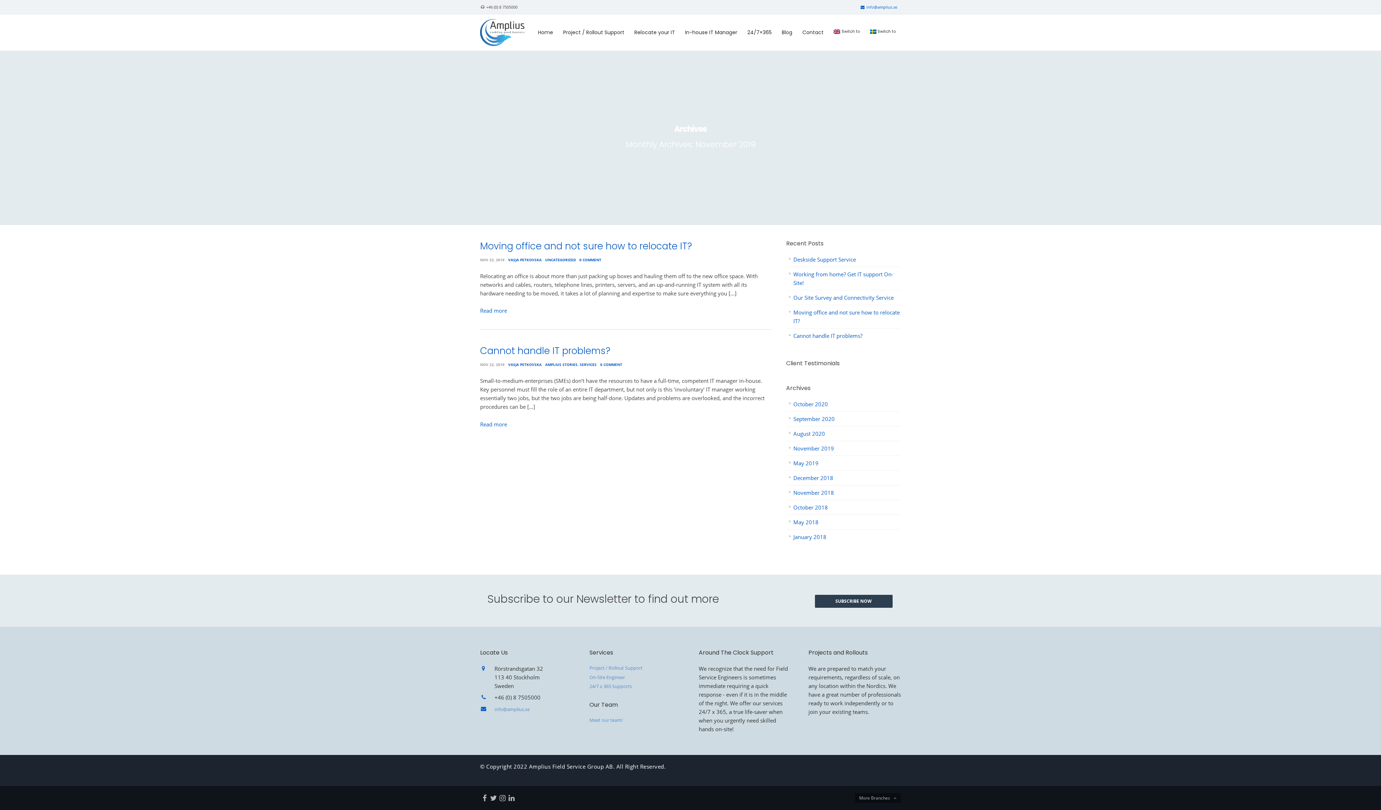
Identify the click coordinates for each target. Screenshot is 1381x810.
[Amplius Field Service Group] (502, 31)
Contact (813, 32)
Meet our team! (606, 720)
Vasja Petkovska (525, 259)
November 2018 (813, 492)
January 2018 (809, 536)
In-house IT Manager (711, 32)
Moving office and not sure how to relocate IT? (586, 246)
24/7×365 (759, 32)
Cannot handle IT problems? (545, 350)
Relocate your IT (654, 32)
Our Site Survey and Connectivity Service (843, 297)
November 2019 (813, 448)
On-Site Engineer (607, 677)
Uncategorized (560, 259)
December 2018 (813, 477)
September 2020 (814, 418)
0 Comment (590, 259)
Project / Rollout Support (593, 32)
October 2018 (810, 507)
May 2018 (806, 522)
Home (545, 32)
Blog (787, 32)
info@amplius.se (881, 7)
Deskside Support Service (824, 259)
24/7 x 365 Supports (610, 686)
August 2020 (809, 433)
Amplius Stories (561, 364)
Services (588, 364)
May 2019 (806, 463)
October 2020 (810, 404)
